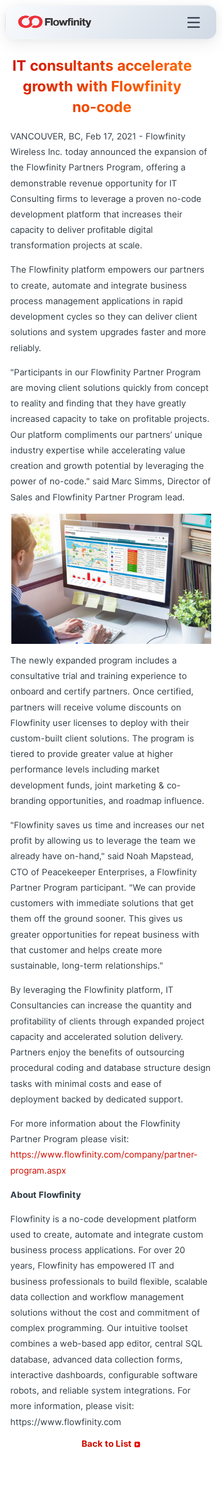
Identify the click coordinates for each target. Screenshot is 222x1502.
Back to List (108, 1443)
